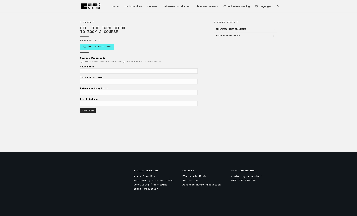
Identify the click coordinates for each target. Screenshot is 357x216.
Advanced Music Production (201, 184)
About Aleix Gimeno (207, 6)
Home (115, 6)
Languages (265, 6)
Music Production (146, 188)
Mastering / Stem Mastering (153, 180)
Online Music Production (176, 6)
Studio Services (133, 6)
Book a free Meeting (238, 6)
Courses (152, 6)
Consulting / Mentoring (150, 184)
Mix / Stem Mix (144, 176)
